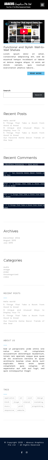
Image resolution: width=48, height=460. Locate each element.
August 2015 (9, 240)
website (20, 410)
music (7, 406)
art (21, 398)
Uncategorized (10, 274)
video (6, 277)
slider (6, 272)
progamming (37, 406)
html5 (7, 402)
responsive (9, 410)
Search (7, 90)
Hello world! (9, 120)
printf (21, 406)
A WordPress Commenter (13, 164)
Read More (36, 73)
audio (6, 267)
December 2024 (11, 238)
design (40, 398)
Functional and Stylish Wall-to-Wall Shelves (24, 49)
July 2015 (8, 243)
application (10, 398)
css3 (30, 398)
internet (26, 402)
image (6, 269)
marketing (38, 402)
